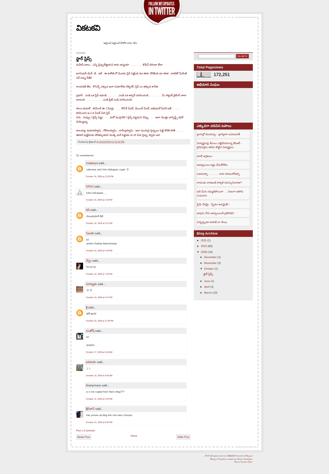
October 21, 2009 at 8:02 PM (99, 422)
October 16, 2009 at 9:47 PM (99, 297)
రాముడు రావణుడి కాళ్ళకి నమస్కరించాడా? (219, 182)
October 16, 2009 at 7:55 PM (99, 274)
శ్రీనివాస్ (90, 408)
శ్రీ (86, 307)
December (210, 257)
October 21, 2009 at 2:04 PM (99, 399)
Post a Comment (85, 430)
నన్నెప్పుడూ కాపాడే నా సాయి (212, 222)
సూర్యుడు (91, 284)
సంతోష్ (90, 330)
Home (134, 435)
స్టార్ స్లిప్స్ (84, 58)
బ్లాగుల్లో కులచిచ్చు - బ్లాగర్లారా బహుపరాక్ (218, 134)
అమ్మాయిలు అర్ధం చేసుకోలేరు (212, 164)
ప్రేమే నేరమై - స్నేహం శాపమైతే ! (213, 204)
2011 (204, 240)
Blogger (249, 455)
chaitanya (92, 163)
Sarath (90, 233)
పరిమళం (91, 362)
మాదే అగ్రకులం (204, 156)
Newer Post (83, 437)
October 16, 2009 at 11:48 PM (99, 321)
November (210, 262)
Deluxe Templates (245, 458)
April (206, 286)
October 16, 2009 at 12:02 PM (99, 176)
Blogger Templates (218, 458)
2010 (204, 246)
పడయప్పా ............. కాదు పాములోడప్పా (218, 173)
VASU (89, 186)
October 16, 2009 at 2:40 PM (99, 200)
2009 (204, 251)
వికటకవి (88, 27)
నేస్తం (89, 260)
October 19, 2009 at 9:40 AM (99, 375)
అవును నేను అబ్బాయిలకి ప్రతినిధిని (215, 213)
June (207, 281)
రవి (88, 209)
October (209, 268)
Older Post (183, 437)
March (208, 292)
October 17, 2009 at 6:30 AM (99, 352)
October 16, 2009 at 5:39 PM (99, 250)
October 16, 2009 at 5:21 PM (99, 223)
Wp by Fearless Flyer (243, 461)
